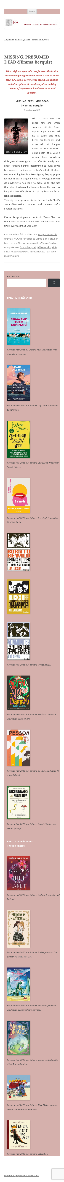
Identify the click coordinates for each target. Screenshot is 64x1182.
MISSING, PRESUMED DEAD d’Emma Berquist (28, 59)
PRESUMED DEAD (20, 251)
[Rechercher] (54, 283)
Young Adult (47, 243)
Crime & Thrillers (44, 238)
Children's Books (26, 238)
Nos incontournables (29, 243)
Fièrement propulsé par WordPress (21, 1175)
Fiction (13, 243)
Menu (32, 11)
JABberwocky (44, 247)
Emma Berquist (28, 247)
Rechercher (13, 276)
